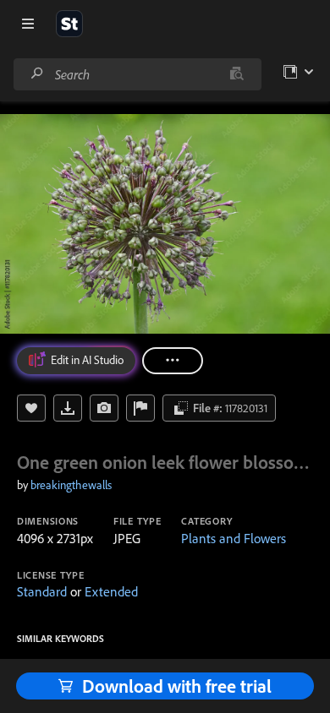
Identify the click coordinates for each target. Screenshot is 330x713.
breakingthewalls (71, 485)
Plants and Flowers (233, 538)
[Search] (37, 74)
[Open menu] (28, 23)
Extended (111, 591)
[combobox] (137, 74)
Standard (42, 591)
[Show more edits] (172, 360)
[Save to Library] (31, 408)
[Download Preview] (67, 408)
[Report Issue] (140, 408)
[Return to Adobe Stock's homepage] (69, 23)
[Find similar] (236, 74)
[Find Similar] (104, 408)
